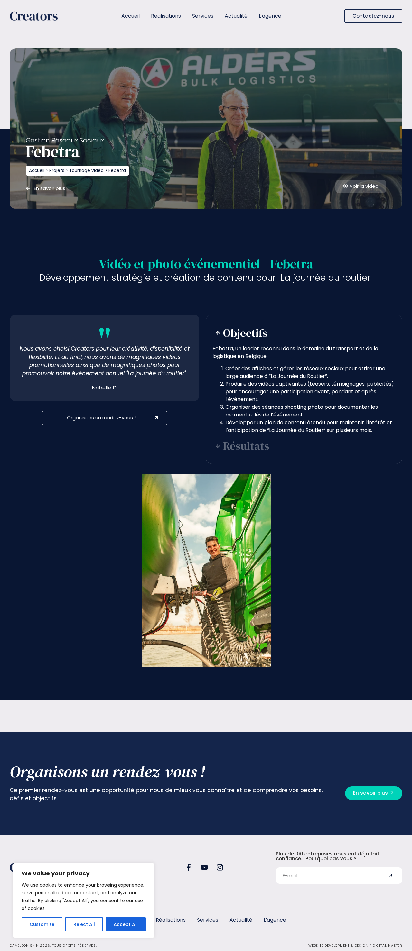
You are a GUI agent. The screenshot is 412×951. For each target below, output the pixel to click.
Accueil (36, 171)
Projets (56, 171)
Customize (42, 924)
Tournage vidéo (86, 171)
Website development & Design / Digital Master (355, 945)
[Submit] (390, 875)
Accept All (126, 924)
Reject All (84, 924)
